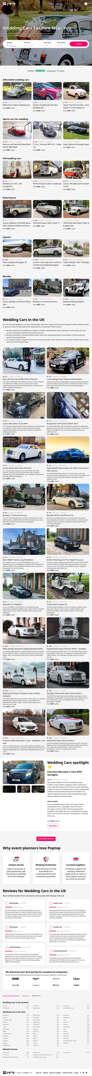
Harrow (5, 1017)
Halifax (35, 1043)
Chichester (6, 1029)
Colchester (36, 1024)
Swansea (66, 1034)
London (5, 1006)
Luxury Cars (66, 1052)
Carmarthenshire (68, 1008)
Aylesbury (6, 1015)
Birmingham (37, 1027)
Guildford (6, 1024)
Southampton (7, 1034)
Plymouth (66, 1038)
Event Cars (25, 996)
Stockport (5, 1038)
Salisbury (66, 1015)
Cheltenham (36, 1022)
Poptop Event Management (11, 996)
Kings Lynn (66, 1027)
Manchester (36, 1008)
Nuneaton (36, 1017)
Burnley (35, 1041)
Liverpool (66, 1006)
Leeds (35, 1038)
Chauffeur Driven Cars (40, 1057)
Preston (65, 1024)
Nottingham (6, 1008)
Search (78, 4)
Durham (65, 1036)
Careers (76, 1073)
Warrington (36, 1020)
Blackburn (66, 1017)
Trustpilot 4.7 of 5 (24, 1072)
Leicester (35, 1031)
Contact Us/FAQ (67, 1073)
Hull (64, 1029)
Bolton (35, 1036)
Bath (34, 1034)
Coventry (5, 1041)
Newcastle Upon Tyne (69, 1041)
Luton (4, 1027)
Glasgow (65, 1043)
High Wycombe (7, 1020)
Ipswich (35, 1029)
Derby (4, 1031)
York (64, 1020)
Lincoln (65, 1022)
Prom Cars (6, 1055)
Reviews (45, 1073)
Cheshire (35, 1006)
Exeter (65, 1031)
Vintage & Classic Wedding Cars (42, 1055)
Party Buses (36, 1052)
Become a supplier (55, 1073)
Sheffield (5, 1036)
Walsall (5, 1043)
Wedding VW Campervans (10, 1057)
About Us (39, 1073)
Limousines (6, 1052)
